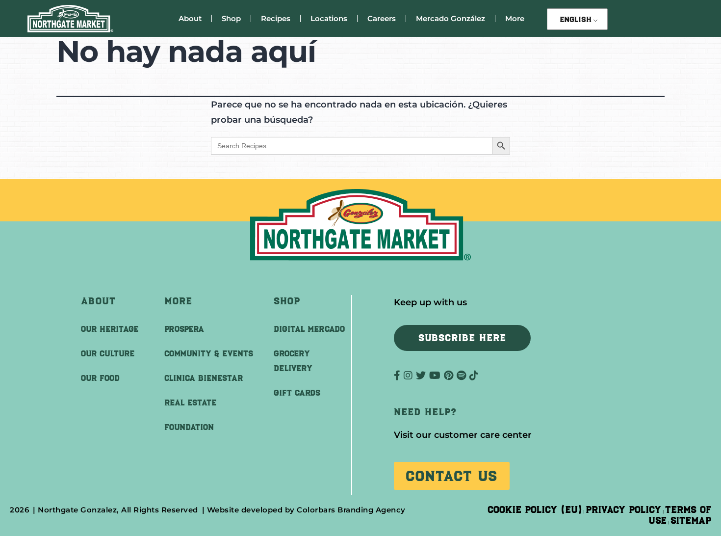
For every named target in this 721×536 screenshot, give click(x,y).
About (190, 18)
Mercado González (450, 18)
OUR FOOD (100, 378)
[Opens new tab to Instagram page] (410, 375)
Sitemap (690, 520)
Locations (328, 18)
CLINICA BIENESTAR (203, 378)
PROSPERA (184, 329)
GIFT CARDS (297, 393)
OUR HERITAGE (109, 329)
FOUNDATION (189, 427)
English (576, 19)
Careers (381, 18)
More (514, 18)
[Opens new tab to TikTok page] (473, 375)
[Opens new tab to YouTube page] (436, 375)
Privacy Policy (623, 509)
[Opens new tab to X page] (422, 375)
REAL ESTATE (190, 402)
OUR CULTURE (107, 353)
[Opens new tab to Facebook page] (399, 375)
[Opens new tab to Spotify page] (463, 375)
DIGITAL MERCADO (309, 329)
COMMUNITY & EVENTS (208, 353)
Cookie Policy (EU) (535, 509)
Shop (231, 18)
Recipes (275, 18)
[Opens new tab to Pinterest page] (450, 375)
